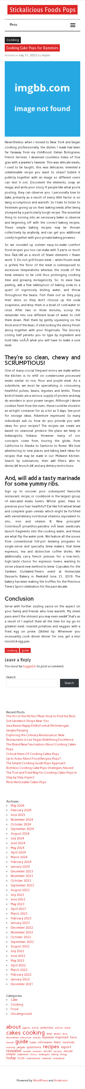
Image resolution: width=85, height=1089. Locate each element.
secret (47, 1051)
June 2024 (18, 843)
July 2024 (17, 838)
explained (48, 1037)
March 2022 (19, 970)
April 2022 (18, 965)
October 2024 (21, 824)
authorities (46, 1027)
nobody (10, 1047)
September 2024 (22, 829)
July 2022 (17, 951)
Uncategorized (21, 1014)
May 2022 (17, 960)
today (11, 1058)
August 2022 (20, 946)
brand (67, 1028)
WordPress (40, 1080)
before (59, 1028)
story (33, 1054)
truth (21, 1058)
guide (25, 650)
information (45, 1042)
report (66, 1047)
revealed (13, 1051)
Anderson (60, 1080)
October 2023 (21, 880)
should (68, 1051)
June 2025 (18, 815)
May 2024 (17, 848)
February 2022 (21, 974)
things (63, 1054)
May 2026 (17, 805)
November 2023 (22, 876)
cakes (13, 1032)
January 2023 (20, 923)
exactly (37, 1037)
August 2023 (20, 890)
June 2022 (18, 956)
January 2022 (20, 979)
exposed (61, 1037)
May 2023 (17, 904)
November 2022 (22, 932)
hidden (33, 1043)
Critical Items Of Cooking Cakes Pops (32, 754)
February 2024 (21, 862)
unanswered (33, 1058)
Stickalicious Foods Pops (43, 9)
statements (23, 1054)
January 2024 (20, 866)
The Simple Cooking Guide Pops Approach (36, 763)
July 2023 (17, 895)
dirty (65, 1034)
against (26, 1028)
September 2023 (22, 885)
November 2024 (22, 819)
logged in (29, 666)
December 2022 (22, 927)
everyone (25, 1037)
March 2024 (19, 857)
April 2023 (18, 909)
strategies (44, 1054)
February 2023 (21, 918)
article (35, 1028)
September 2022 (22, 942)
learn (57, 1042)
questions (34, 1047)
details (57, 1034)
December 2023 (22, 871)
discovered (12, 1037)
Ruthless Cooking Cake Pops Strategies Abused (39, 768)
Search (11, 677)
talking (54, 1054)
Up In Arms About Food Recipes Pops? (33, 758)
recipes (51, 1046)
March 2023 (19, 913)
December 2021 (22, 984)
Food (14, 1009)
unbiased (46, 1058)
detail (49, 1034)
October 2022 (21, 937)
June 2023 (18, 899)
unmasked (58, 1058)
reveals (27, 1051)
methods (68, 1042)
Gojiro (46, 55)
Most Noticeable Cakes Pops (26, 782)
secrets (57, 1051)
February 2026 (21, 810)
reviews (37, 1051)
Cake (14, 1000)
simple (10, 1054)
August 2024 (20, 834)
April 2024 (18, 852)
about (13, 1026)
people (21, 1047)
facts (73, 1037)
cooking (11, 650)
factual (10, 1042)
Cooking (13, 40)
